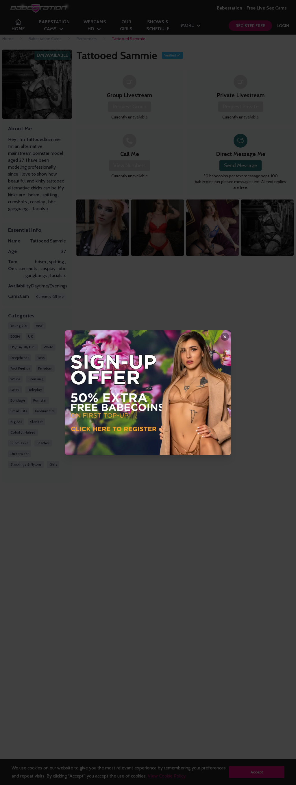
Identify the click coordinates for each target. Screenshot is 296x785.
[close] (225, 337)
